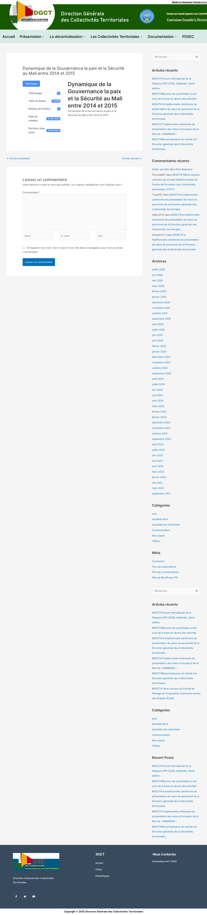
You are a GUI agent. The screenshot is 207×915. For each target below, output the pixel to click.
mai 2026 (157, 280)
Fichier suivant (132, 158)
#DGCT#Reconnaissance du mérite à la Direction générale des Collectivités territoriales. (174, 144)
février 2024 (159, 411)
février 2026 (159, 291)
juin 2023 (157, 455)
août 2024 (158, 378)
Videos (156, 540)
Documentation (161, 36)
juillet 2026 (158, 269)
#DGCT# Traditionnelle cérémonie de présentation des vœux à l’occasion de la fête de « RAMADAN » (175, 129)
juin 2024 (157, 389)
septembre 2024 (161, 373)
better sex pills (160, 169)
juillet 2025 (158, 329)
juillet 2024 (158, 384)
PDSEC (188, 36)
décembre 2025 (161, 302)
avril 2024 (157, 400)
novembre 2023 (161, 427)
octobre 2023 (160, 433)
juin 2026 (157, 275)
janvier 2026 (159, 296)
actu (154, 513)
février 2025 (159, 346)
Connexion (158, 561)
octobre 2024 (160, 367)
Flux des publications (164, 566)
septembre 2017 (161, 493)
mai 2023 (157, 460)
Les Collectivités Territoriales (115, 36)
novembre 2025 (161, 307)
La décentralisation (66, 36)
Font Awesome (184, 169)
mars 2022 (158, 488)
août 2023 (158, 444)
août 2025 (157, 324)
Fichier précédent (18, 158)
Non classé (158, 535)
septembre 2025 (161, 318)
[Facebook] (16, 896)
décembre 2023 (161, 422)
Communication (161, 530)
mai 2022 (157, 482)
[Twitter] (25, 896)
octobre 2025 (159, 313)
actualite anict (160, 519)
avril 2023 (157, 466)
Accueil (8, 36)
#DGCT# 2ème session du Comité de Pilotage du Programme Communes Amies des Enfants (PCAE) (176, 693)
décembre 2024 (161, 356)
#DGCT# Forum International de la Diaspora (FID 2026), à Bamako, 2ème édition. (173, 83)
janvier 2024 (159, 417)
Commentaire (31, 192)
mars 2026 (158, 286)
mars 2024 (158, 406)
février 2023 (159, 477)
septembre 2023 (161, 439)
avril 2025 (157, 340)
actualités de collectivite (166, 524)
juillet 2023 (158, 449)
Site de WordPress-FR (165, 577)
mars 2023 (158, 471)
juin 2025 (157, 335)
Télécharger (31, 83)
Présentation (30, 36)
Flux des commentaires (165, 572)
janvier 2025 (159, 351)
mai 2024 (157, 395)
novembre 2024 (161, 362)
